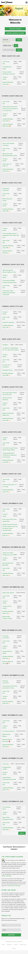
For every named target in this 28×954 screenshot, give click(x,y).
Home (3, 944)
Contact (15, 944)
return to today (6, 42)
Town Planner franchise (14, 885)
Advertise (9, 944)
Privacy (14, 948)
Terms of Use (23, 944)
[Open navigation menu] (26, 2)
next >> (22, 833)
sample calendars (6, 876)
